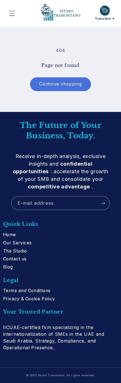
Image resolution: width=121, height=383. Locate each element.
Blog (8, 267)
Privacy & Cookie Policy (29, 298)
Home (9, 234)
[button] (11, 13)
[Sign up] (103, 203)
